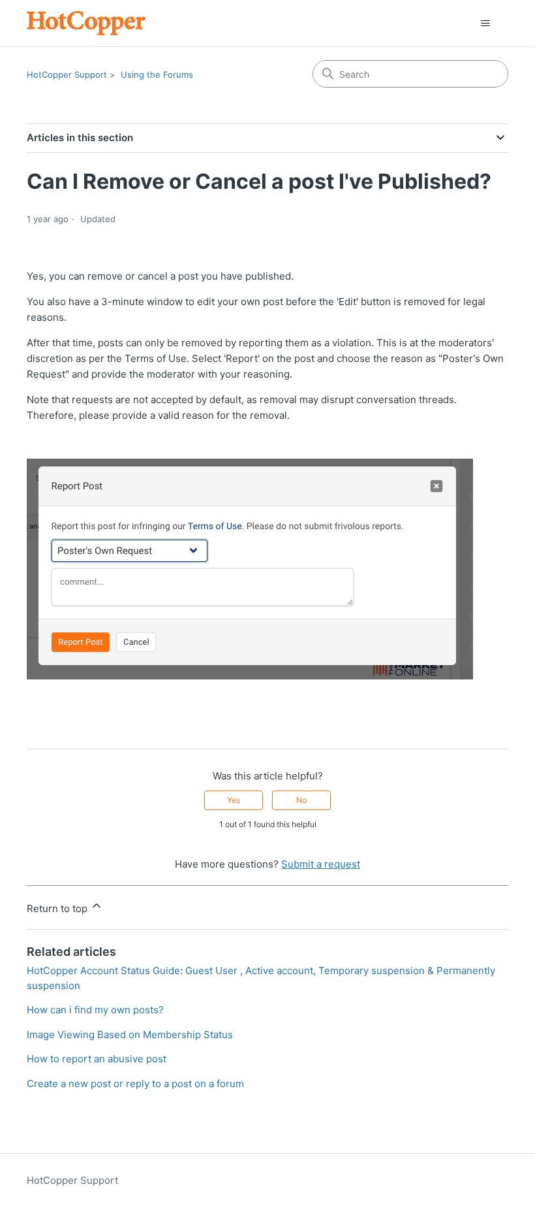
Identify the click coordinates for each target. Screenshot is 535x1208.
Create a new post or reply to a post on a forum (135, 1083)
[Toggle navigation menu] (485, 23)
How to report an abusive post (96, 1059)
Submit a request (320, 864)
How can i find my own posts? (95, 1010)
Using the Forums (157, 74)
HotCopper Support (67, 74)
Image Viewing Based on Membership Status (130, 1034)
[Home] (86, 23)
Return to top (58, 908)
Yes (233, 800)
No (301, 800)
